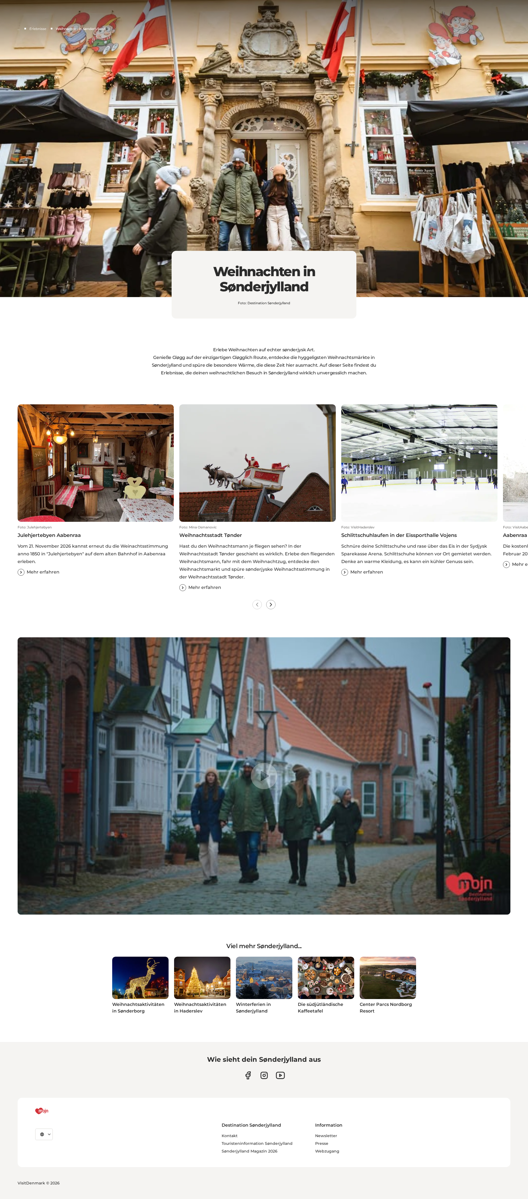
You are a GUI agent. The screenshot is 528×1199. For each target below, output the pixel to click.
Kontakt (230, 1135)
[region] (264, 776)
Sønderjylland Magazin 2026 (249, 1151)
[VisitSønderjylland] (52, 1111)
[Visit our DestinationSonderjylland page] (248, 1075)
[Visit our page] (264, 1075)
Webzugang (327, 1151)
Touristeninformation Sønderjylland (257, 1143)
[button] (96, 550)
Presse (321, 1143)
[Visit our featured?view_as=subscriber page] (280, 1075)
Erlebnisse (37, 29)
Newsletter (326, 1135)
